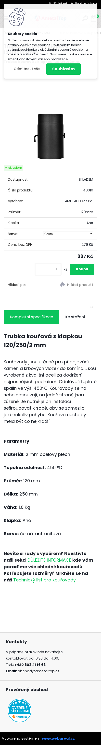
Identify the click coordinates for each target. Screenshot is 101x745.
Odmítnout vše (27, 69)
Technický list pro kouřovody (44, 580)
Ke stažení (75, 317)
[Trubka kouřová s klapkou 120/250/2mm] (50, 114)
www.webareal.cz (58, 738)
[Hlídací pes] (73, 285)
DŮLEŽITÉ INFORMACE (49, 560)
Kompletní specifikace (31, 317)
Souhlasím (63, 69)
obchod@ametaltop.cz (38, 671)
